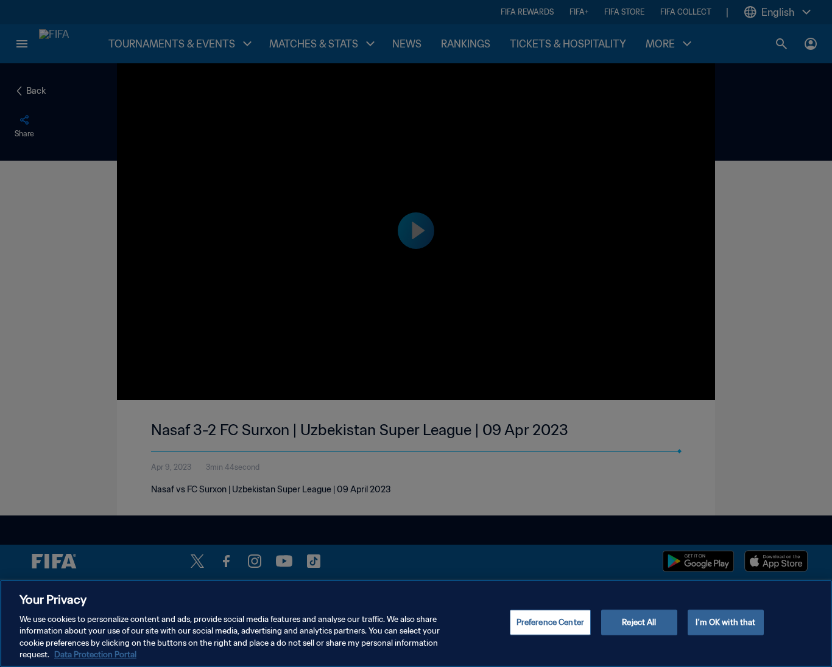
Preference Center (550, 622)
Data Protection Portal (95, 654)
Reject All (639, 622)
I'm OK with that (725, 622)
